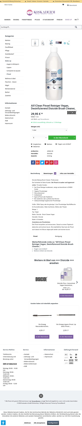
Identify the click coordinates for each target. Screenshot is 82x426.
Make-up (8, 61)
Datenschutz (9, 118)
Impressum (9, 123)
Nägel (7, 85)
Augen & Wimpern (12, 64)
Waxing (7, 44)
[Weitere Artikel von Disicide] (72, 112)
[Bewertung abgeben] (48, 111)
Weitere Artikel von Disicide (43, 251)
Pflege (7, 51)
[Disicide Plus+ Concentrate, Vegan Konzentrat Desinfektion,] (67, 274)
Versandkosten (36, 401)
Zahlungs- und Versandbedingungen (12, 111)
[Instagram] (56, 162)
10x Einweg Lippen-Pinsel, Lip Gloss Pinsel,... (66, 325)
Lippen (8, 67)
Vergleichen (37, 144)
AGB (6, 121)
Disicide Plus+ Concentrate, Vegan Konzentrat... (66, 284)
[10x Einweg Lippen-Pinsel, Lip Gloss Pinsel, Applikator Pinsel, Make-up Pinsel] (66, 315)
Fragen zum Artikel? (64, 144)
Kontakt (7, 108)
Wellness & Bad (10, 78)
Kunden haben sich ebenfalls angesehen (44, 303)
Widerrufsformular (30, 364)
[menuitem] (72, 5)
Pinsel (8, 74)
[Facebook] (33, 162)
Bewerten (36, 147)
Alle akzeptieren (39, 423)
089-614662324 (10, 364)
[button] (3, 422)
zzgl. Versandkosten (43, 119)
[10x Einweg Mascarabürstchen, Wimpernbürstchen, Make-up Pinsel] (42, 315)
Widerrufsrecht (10, 115)
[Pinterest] (47, 162)
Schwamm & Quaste (13, 71)
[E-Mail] (51, 162)
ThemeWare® (61, 403)
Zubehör (8, 96)
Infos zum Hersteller (67, 173)
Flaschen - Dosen (10, 82)
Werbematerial (10, 89)
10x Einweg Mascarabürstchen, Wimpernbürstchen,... (42, 325)
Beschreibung (35, 173)
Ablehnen (27, 423)
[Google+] (38, 162)
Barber (7, 92)
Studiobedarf (9, 54)
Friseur (7, 57)
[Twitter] (42, 162)
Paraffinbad (9, 47)
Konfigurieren (53, 423)
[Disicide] (41, 279)
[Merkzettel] (63, 5)
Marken (7, 40)
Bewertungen (50, 173)
